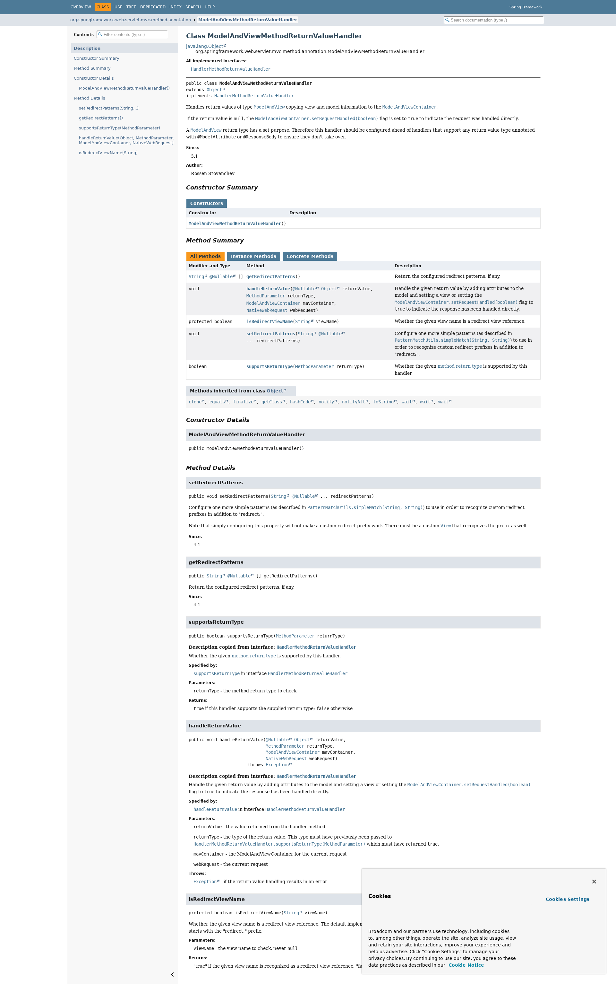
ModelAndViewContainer (273, 303)
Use (119, 7)
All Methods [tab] (205, 256)
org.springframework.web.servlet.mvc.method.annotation (130, 19)
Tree (131, 7)
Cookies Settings (567, 899)
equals (217, 401)
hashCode (300, 401)
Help (210, 7)
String (196, 276)
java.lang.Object (204, 46)
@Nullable (221, 276)
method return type (460, 366)
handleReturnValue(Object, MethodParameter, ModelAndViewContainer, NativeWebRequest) (126, 140)
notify (326, 401)
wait (407, 401)
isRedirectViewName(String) (108, 152)
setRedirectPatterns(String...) (109, 108)
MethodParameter (265, 295)
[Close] (594, 881)
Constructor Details (94, 78)
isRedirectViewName (269, 321)
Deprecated (153, 7)
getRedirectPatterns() (101, 118)
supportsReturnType (269, 366)
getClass (271, 401)
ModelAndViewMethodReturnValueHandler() (124, 88)
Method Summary (92, 68)
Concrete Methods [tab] (310, 256)
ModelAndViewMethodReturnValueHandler (247, 19)
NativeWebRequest (266, 310)
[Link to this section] (262, 187)
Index (175, 7)
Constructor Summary (96, 58)
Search (193, 7)
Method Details (89, 98)
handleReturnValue (268, 288)
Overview (81, 7)
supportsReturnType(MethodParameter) (119, 128)
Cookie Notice (465, 965)
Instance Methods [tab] (253, 256)
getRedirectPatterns (270, 276)
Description (87, 48)
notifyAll (353, 401)
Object (214, 89)
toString (383, 401)
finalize (243, 401)
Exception (277, 764)
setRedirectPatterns (270, 333)
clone (195, 401)
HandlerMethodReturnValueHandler (230, 69)
